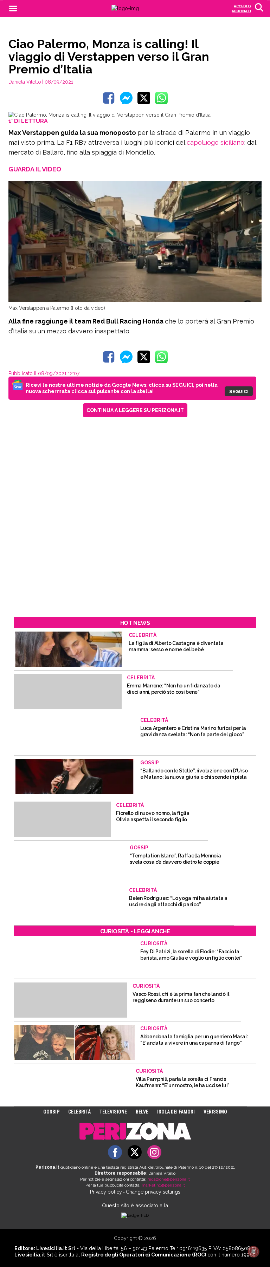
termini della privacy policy (138, 635)
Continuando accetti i (112, 635)
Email (55, 605)
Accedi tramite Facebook (139, 682)
